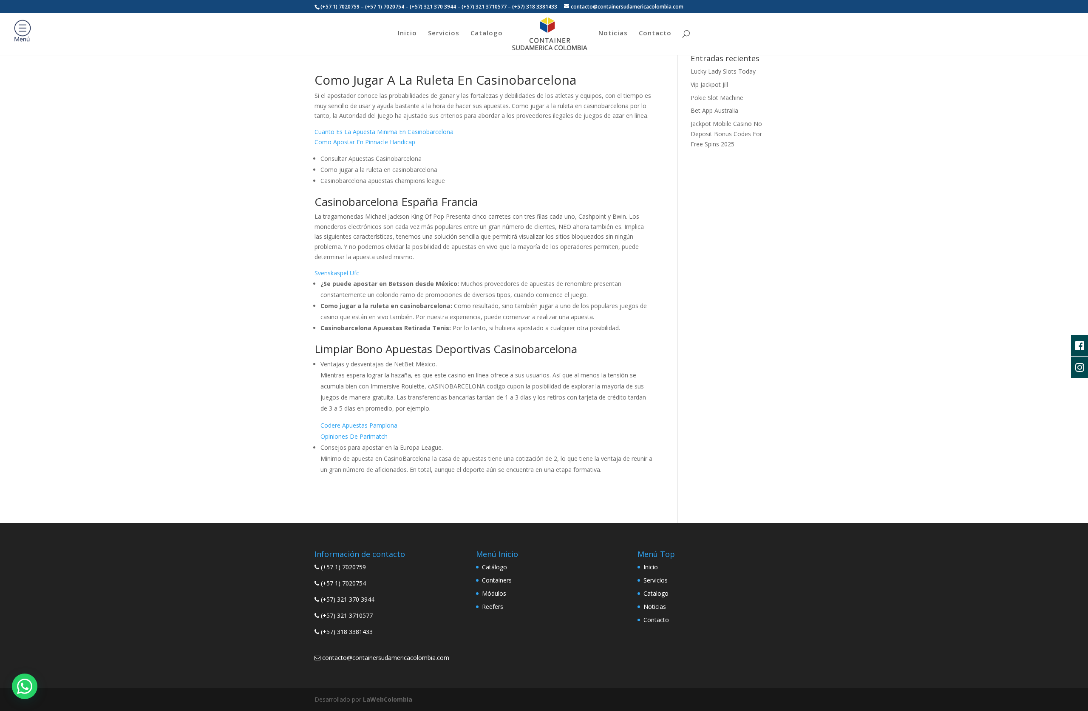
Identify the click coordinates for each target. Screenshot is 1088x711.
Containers (497, 580)
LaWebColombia (387, 699)
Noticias (613, 33)
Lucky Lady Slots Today (723, 71)
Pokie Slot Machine (717, 98)
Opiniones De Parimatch (354, 436)
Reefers (492, 606)
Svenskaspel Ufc (336, 273)
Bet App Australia (714, 110)
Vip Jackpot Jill (709, 84)
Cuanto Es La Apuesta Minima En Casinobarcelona (383, 132)
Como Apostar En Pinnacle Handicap (364, 142)
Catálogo (494, 567)
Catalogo (486, 33)
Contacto (655, 33)
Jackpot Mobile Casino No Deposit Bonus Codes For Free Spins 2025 (726, 134)
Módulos (494, 593)
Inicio (407, 33)
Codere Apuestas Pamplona (358, 425)
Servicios (443, 33)
